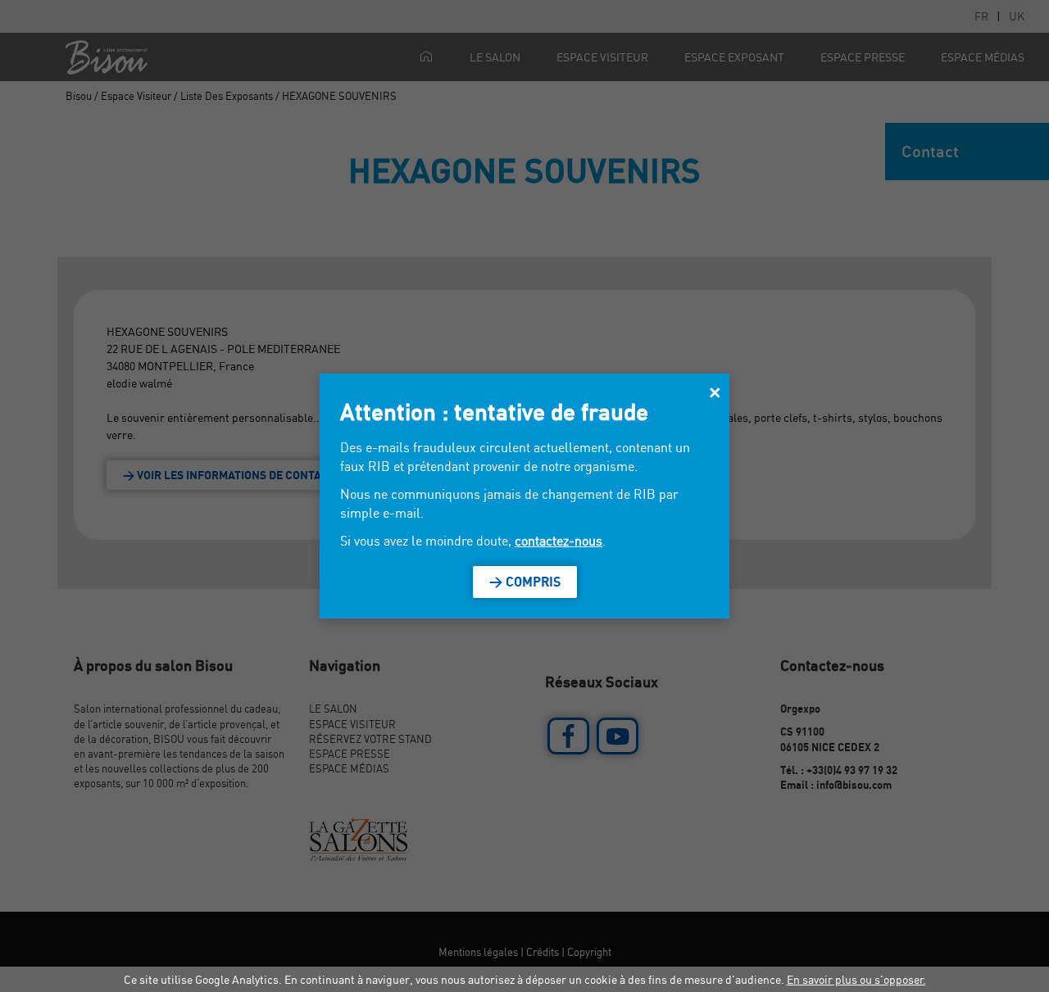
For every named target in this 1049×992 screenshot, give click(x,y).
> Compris (525, 581)
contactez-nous (558, 540)
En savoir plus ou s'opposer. (856, 979)
